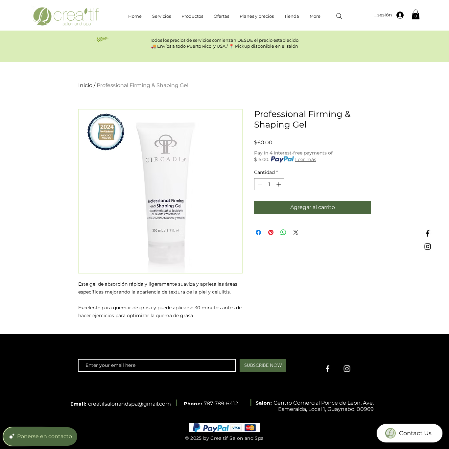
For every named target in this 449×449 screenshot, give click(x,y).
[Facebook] (427, 233)
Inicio (85, 85)
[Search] (339, 16)
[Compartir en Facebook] (258, 232)
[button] (416, 14)
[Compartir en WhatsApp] (283, 232)
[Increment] (279, 184)
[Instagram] (427, 246)
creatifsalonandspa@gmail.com (129, 404)
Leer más (305, 159)
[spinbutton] (269, 184)
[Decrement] (259, 184)
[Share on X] (296, 232)
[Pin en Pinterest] (271, 232)
